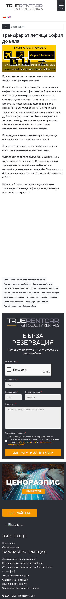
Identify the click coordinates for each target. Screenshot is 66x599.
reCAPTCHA (11, 361)
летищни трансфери (48, 288)
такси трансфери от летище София (20, 288)
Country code (11, 392)
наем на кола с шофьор (14, 297)
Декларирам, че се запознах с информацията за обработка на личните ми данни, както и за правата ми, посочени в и (33, 441)
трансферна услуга (50, 293)
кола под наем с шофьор (37, 301)
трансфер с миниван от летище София (21, 293)
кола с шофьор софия (13, 301)
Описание (10, 404)
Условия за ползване (15, 433)
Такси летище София (42, 284)
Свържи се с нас (10, 547)
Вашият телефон (33, 392)
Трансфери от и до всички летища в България (24, 279)
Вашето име (11, 380)
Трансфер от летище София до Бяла (20, 306)
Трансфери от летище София (17, 284)
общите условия (26, 442)
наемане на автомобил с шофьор (42, 297)
